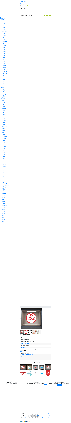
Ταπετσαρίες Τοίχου (4, 88)
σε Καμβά (4, 99)
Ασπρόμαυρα (4, 146)
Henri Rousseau (3, 217)
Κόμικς (4, 27)
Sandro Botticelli (3, 219)
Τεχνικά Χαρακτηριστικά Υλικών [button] (27, 354)
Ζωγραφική (4, 45)
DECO (4, 189)
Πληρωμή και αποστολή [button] (25, 358)
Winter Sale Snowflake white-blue (29, 379)
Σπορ (3, 25)
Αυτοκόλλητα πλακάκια (4, 78)
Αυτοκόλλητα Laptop (4, 85)
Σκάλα (4, 81)
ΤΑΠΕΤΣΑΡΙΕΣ (2, 87)
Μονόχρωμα (4, 51)
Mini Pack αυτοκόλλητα (4, 82)
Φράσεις (4, 96)
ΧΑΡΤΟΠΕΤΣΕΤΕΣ (5, 196)
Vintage (4, 90)
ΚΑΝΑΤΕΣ (4, 195)
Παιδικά (4, 20)
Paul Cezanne (3, 203)
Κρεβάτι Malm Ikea (5, 65)
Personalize (4, 173)
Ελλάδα (4, 92)
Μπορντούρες (3, 97)
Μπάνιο (4, 177)
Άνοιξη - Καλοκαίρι (5, 179)
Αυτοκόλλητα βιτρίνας (4, 178)
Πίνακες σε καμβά (4, 108)
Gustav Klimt (3, 199)
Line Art (4, 49)
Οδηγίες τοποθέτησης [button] (25, 356)
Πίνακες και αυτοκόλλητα (4, 126)
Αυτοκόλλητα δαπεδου (4, 67)
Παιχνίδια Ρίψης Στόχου (5, 69)
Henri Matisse (3, 209)
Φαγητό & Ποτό (4, 140)
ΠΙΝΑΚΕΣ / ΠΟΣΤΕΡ (3, 98)
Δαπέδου (4, 79)
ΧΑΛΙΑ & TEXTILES (4, 193)
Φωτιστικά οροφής (4, 169)
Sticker (4, 86)
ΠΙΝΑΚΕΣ (4, 192)
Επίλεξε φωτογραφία (4, 223)
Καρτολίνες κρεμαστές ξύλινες (6, 185)
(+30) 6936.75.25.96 (24, 417)
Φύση (3, 37)
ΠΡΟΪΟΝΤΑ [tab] (1, 18)
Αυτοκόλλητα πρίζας (4, 84)
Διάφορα (4, 29)
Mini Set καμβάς (3, 128)
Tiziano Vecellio (3, 215)
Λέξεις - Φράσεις (3, 174)
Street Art (4, 116)
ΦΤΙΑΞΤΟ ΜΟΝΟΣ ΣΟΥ (47, 15)
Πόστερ (3, 100)
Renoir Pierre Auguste (4, 205)
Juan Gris (3, 221)
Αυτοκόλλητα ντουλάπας (4, 31)
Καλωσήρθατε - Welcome (5, 73)
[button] (25, 343)
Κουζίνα (4, 176)
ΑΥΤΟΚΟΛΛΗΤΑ (2, 19)
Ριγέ (3, 150)
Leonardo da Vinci (4, 201)
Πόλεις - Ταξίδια (4, 35)
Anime (4, 21)
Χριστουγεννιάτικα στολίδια (5, 171)
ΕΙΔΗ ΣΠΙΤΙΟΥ (3, 188)
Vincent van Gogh (4, 200)
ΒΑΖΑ (4, 190)
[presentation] (20, 373)
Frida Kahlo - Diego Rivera (4, 207)
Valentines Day (4, 181)
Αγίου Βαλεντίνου (5, 187)
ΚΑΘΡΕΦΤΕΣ (4, 191)
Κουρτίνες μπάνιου (4, 166)
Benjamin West (3, 213)
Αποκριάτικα (4, 186)
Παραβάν (3, 132)
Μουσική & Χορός (5, 71)
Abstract (4, 144)
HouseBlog (38, 413)
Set (3, 172)
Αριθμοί (4, 75)
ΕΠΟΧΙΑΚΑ (3, 197)
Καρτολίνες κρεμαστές (4, 183)
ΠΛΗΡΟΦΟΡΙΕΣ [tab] (5, 18)
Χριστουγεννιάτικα (5, 180)
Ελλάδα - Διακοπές (5, 136)
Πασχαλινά (4, 182)
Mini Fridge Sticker (5, 41)
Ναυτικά (4, 23)
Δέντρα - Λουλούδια (5, 22)
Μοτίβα (4, 47)
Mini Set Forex (3, 130)
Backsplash (4, 80)
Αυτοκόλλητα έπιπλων (4, 59)
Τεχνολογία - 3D (4, 164)
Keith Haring (3, 211)
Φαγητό (4, 57)
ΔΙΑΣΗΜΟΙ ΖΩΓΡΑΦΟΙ (30, 15)
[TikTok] (35, 265)
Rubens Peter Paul (4, 202)
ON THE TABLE (3, 194)
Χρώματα (4, 76)
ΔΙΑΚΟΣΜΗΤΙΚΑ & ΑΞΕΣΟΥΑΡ (24, 15)
